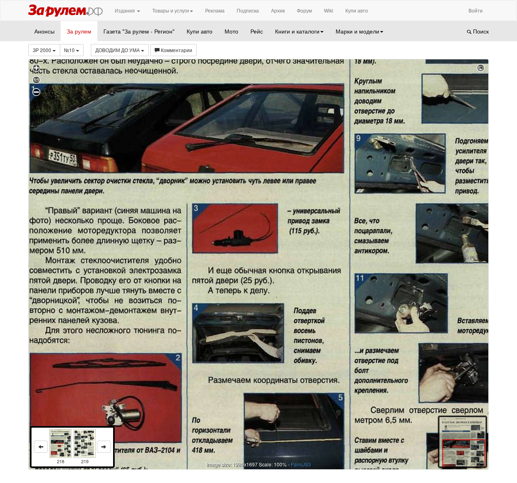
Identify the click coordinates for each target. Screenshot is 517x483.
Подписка (248, 10)
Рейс (256, 31)
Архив (278, 10)
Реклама (215, 10)
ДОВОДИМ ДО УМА (118, 49)
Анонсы (44, 31)
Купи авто (356, 10)
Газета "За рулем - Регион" (138, 31)
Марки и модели (357, 31)
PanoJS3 (301, 464)
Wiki (328, 10)
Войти (476, 10)
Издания (125, 10)
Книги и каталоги (297, 31)
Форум (304, 10)
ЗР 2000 (43, 49)
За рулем (79, 31)
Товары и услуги (170, 10)
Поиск (480, 31)
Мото (231, 31)
